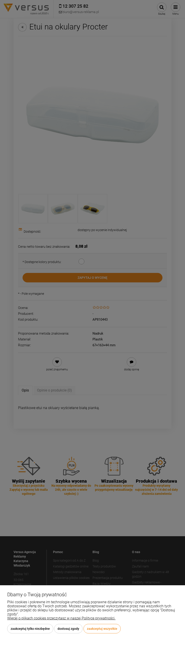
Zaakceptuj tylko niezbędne (30, 628)
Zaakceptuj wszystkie (102, 628)
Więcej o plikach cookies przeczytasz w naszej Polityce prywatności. (61, 618)
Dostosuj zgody (68, 628)
